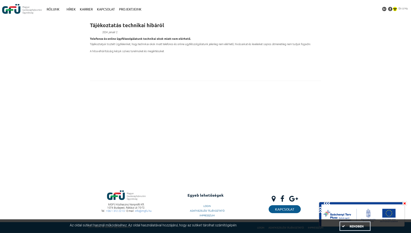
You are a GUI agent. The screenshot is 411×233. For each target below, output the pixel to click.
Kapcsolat (284, 209)
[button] (355, 226)
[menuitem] (54, 9)
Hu (406, 8)
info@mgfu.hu (143, 210)
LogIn (207, 206)
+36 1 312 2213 (115, 210)
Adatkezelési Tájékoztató (207, 210)
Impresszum (207, 215)
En (400, 8)
